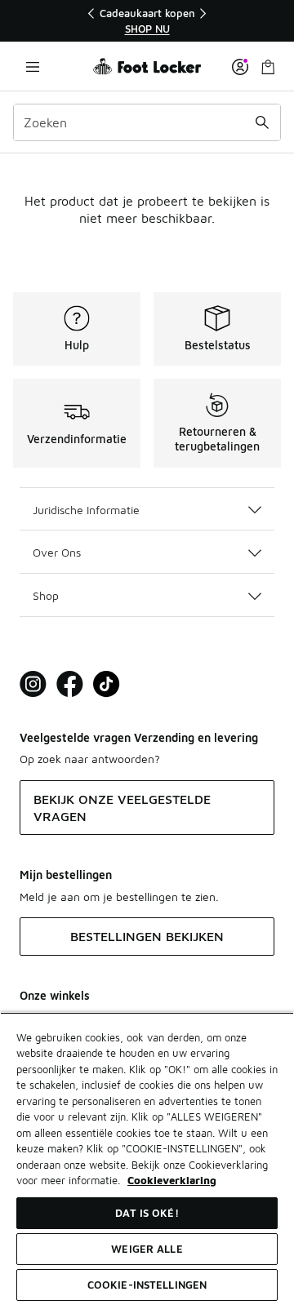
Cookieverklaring (171, 1180)
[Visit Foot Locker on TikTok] (106, 684)
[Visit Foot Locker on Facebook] (69, 684)
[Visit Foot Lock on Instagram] (33, 684)
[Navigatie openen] (33, 66)
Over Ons (57, 552)
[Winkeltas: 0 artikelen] (267, 66)
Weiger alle (146, 1248)
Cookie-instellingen (147, 1284)
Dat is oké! (146, 1212)
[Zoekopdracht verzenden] (262, 122)
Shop (46, 595)
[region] (147, 20)
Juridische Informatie (86, 510)
